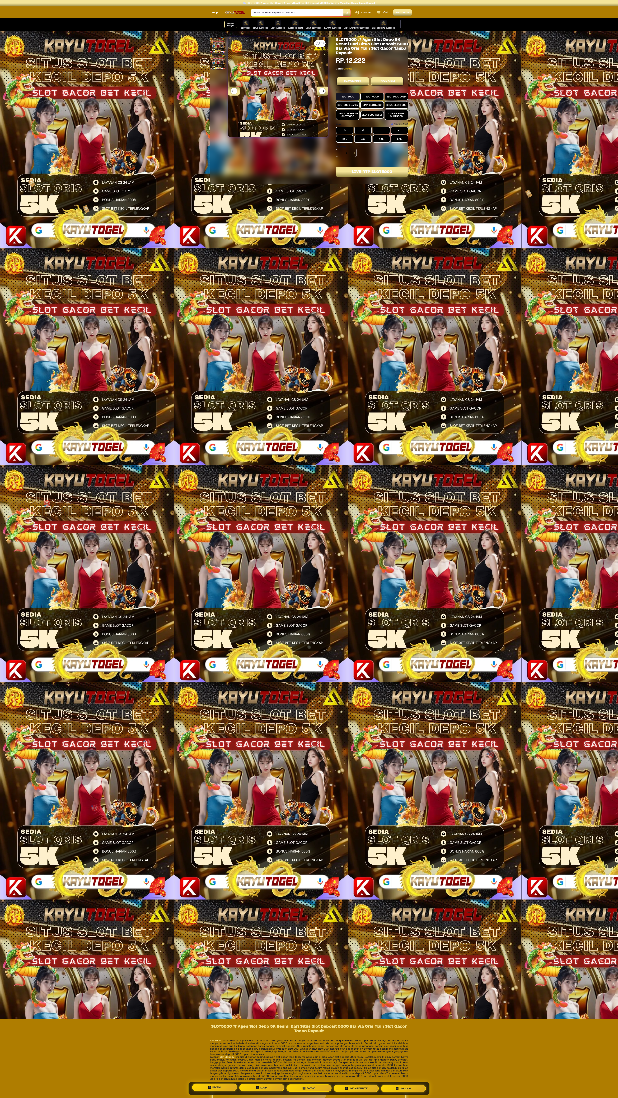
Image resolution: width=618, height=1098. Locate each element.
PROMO (216, 1088)
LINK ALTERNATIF (358, 1088)
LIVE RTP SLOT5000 (372, 171)
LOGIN (263, 1088)
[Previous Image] (234, 91)
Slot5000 (215, 1040)
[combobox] (297, 12)
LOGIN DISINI (387, 81)
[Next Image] (322, 91)
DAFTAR (311, 1088)
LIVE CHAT (405, 1088)
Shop (215, 12)
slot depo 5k (227, 1057)
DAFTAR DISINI (352, 81)
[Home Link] (234, 13)
